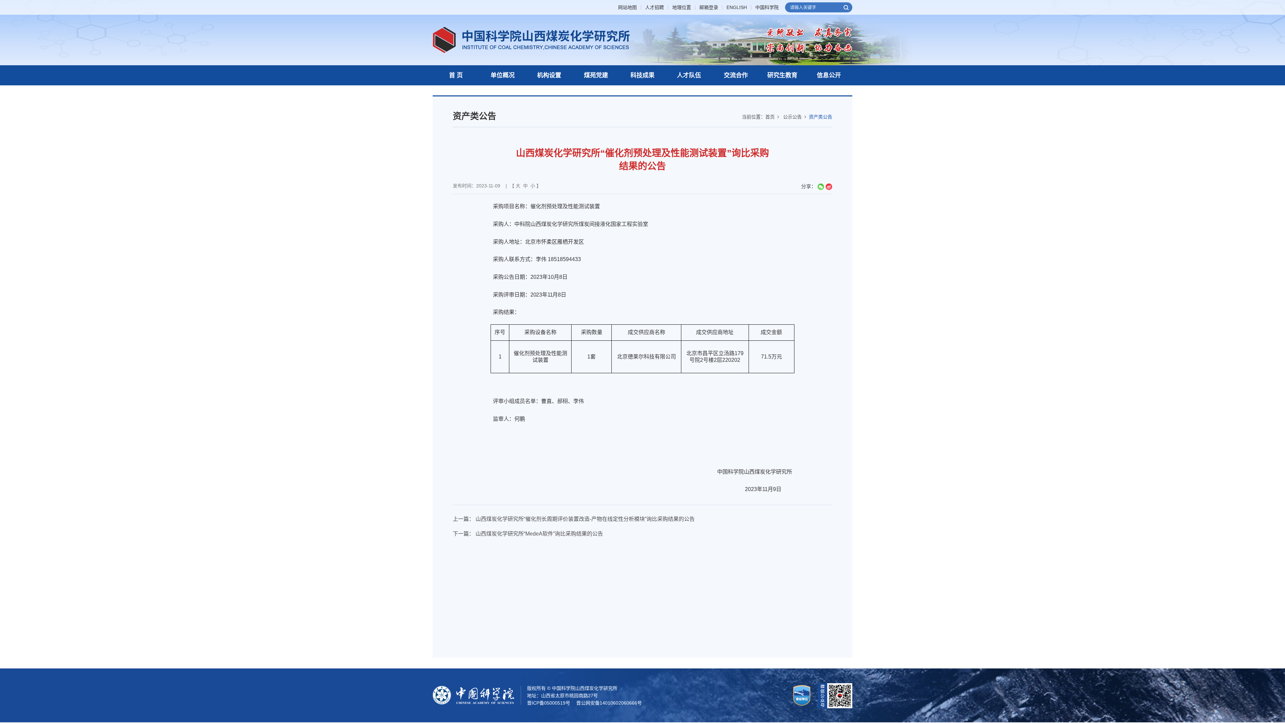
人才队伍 (689, 75)
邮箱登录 (708, 7)
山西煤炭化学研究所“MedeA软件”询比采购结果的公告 (539, 534)
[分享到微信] (821, 186)
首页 (770, 116)
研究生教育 (782, 75)
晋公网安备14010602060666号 (609, 703)
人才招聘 (654, 7)
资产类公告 (820, 116)
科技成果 (642, 75)
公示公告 (792, 116)
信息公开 (829, 75)
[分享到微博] (829, 186)
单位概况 (503, 75)
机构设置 (549, 75)
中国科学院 (767, 7)
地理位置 (681, 7)
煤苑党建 (596, 75)
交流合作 (736, 75)
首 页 (456, 75)
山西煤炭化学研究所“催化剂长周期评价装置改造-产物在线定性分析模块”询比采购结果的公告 (585, 519)
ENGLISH (736, 7)
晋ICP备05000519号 (548, 703)
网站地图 (627, 7)
